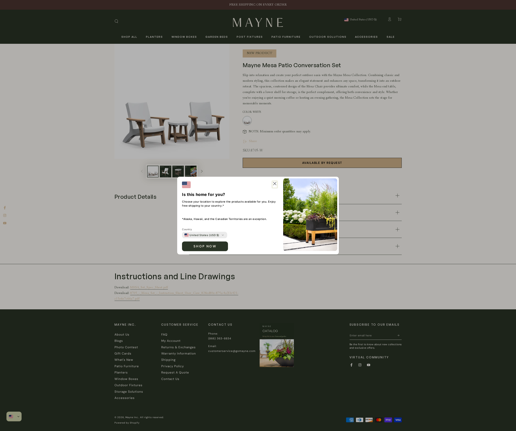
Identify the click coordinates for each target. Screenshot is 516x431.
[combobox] (201, 235)
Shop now (205, 246)
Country (187, 229)
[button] (275, 184)
